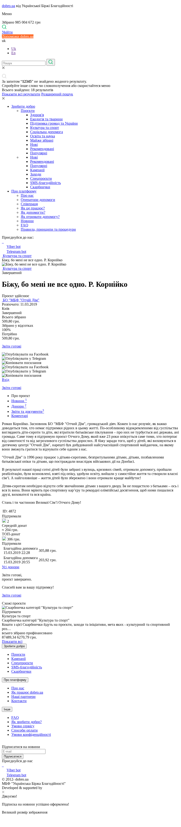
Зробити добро (23, 106)
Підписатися (12, 756)
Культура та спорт (44, 128)
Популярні (38, 153)
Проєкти (28, 111)
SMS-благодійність (45, 183)
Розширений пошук (57, 94)
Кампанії (37, 170)
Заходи (35, 174)
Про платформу (24, 191)
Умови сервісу (22, 726)
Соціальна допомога (46, 132)
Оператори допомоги (38, 200)
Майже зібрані (41, 140)
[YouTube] (3, 765)
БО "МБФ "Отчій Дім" (20, 300)
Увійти (7, 32)
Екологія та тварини (46, 119)
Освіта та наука (42, 136)
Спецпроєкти (41, 178)
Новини (27, 221)
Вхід (5, 380)
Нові (34, 145)
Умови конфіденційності (31, 735)
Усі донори (10, 567)
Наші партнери (23, 697)
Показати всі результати (21, 94)
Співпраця (29, 204)
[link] (90, 354)
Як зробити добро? (26, 722)
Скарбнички (40, 187)
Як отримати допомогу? (40, 217)
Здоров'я (37, 115)
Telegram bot (16, 252)
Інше (7, 709)
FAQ (24, 225)
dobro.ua (8, 6)
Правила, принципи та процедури (48, 229)
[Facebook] (2, 765)
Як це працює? (33, 208)
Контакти (19, 701)
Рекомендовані (42, 149)
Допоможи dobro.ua (17, 36)
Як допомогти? (33, 212)
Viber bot (14, 247)
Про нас (27, 195)
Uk (13, 49)
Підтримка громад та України (54, 123)
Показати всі (12, 641)
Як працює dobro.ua (27, 692)
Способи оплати (24, 730)
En (13, 53)
